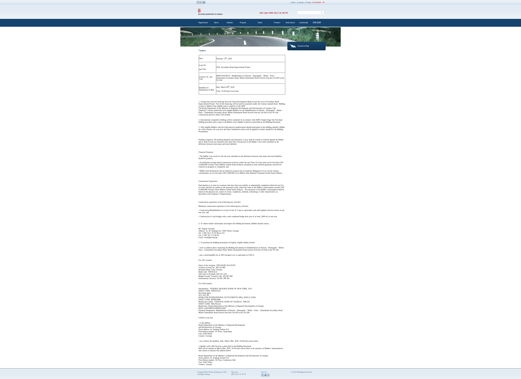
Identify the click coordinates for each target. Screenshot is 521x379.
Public (260, 23)
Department (203, 23)
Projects (243, 23)
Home (294, 3)
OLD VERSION (316, 3)
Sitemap (301, 3)
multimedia (303, 23)
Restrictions (290, 23)
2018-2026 (317, 23)
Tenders (277, 23)
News (216, 23)
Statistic (230, 23)
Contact (308, 3)
